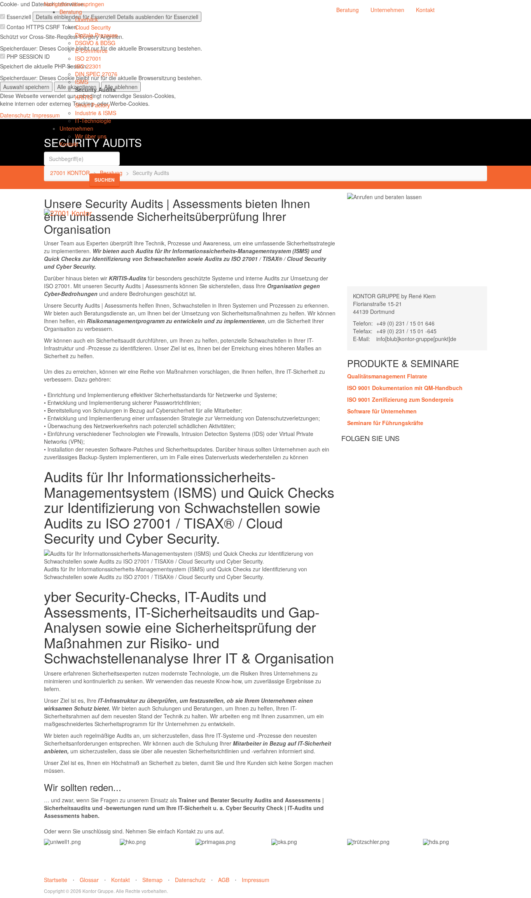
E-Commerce (91, 50)
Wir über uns (91, 136)
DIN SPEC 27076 (96, 74)
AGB (223, 880)
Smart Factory (92, 105)
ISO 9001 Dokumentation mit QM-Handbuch (405, 388)
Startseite (55, 880)
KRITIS (84, 97)
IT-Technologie (93, 120)
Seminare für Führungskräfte (385, 423)
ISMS (81, 82)
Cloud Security (93, 27)
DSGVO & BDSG (95, 43)
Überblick (86, 19)
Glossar (89, 880)
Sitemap (152, 880)
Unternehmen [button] (387, 10)
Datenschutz (190, 880)
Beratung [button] (347, 10)
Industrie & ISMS (95, 113)
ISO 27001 (88, 58)
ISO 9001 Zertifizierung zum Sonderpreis (400, 399)
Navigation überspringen (74, 4)
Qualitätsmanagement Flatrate (387, 376)
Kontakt (68, 144)
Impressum (255, 880)
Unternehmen (76, 128)
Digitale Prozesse (96, 35)
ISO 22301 (88, 66)
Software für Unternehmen (382, 411)
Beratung (70, 12)
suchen (104, 179)
